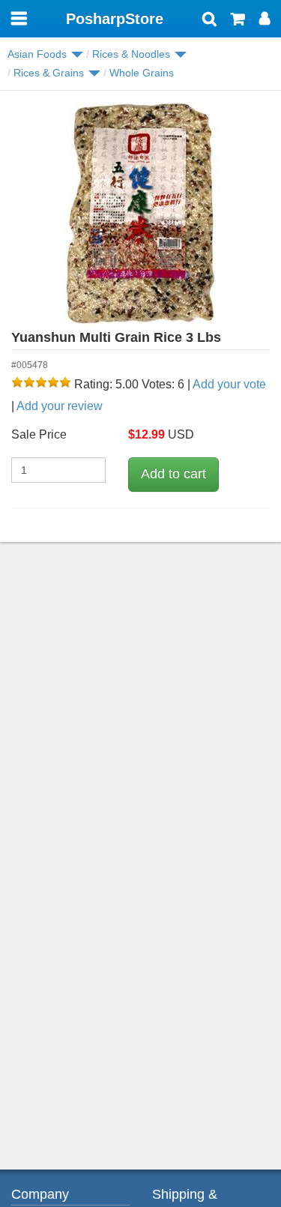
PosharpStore (114, 18)
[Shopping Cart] (238, 20)
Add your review (59, 406)
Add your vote (229, 384)
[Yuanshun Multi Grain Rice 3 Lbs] (140, 214)
